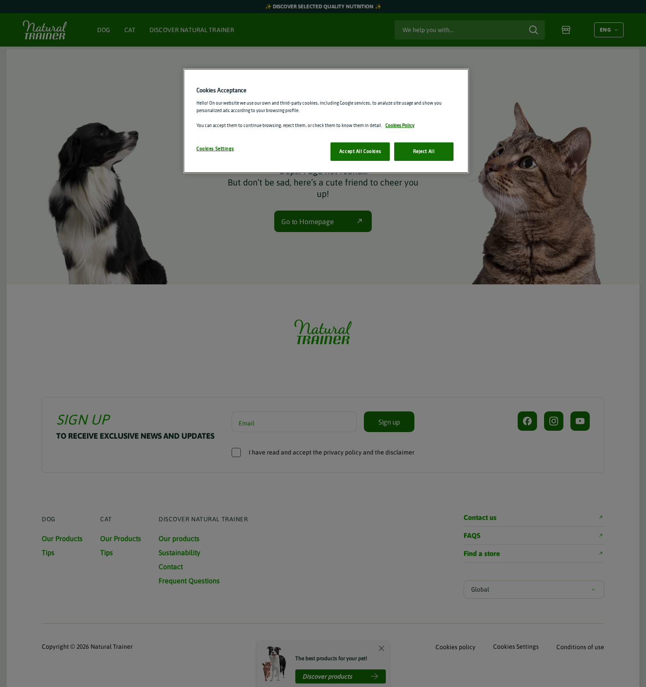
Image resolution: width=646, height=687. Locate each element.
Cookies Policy (399, 125)
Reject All (424, 151)
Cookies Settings (215, 148)
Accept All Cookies (360, 151)
